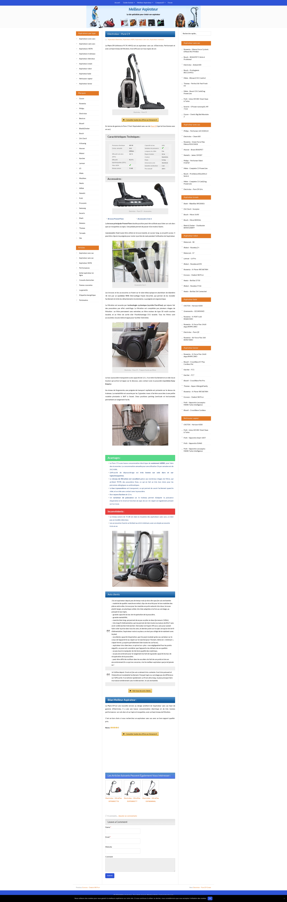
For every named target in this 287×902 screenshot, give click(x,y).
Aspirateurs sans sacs (142, 39)
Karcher (82, 158)
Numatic (82, 193)
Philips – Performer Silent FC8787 (193, 162)
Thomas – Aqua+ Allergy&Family (196, 386)
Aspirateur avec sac (192, 124)
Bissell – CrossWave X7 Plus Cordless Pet (194, 363)
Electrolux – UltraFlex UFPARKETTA (113, 799)
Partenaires (83, 300)
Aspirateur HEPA (85, 263)
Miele (81, 173)
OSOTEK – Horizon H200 (193, 306)
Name (108, 827)
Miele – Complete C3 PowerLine (196, 168)
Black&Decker (84, 128)
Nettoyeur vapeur (191, 418)
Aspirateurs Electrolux (115, 39)
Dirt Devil (83, 138)
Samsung (82, 208)
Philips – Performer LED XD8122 (196, 131)
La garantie (83, 290)
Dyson (81, 98)
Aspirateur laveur (191, 348)
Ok (210, 898)
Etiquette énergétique (87, 295)
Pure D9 (154, 126)
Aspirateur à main (191, 197)
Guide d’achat (128, 3)
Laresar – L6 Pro (190, 258)
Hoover (82, 148)
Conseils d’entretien (86, 280)
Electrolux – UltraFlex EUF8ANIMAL (150, 799)
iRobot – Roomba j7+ (191, 248)
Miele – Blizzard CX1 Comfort (195, 78)
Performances (84, 268)
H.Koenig (82, 143)
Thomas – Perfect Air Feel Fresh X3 (196, 84)
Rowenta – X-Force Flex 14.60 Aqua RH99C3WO (195, 325)
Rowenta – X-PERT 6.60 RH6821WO (193, 318)
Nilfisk (81, 188)
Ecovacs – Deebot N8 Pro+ (194, 275)
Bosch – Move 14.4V (191, 214)
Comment (109, 857)
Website (108, 847)
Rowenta (82, 103)
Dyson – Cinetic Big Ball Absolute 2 (196, 115)
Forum (170, 3)
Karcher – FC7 (189, 375)
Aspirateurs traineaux (157, 39)
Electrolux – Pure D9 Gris (193, 189)
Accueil (117, 3)
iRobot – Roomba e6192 (193, 264)
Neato (81, 183)
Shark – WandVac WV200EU (194, 204)
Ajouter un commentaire (127, 816)
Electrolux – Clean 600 (192, 136)
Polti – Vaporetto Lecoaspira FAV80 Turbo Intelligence (194, 403)
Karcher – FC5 (189, 370)
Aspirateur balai (190, 299)
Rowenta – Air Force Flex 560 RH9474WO (195, 339)
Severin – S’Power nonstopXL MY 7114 (196, 108)
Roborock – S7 (189, 253)
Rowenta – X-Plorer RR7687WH (196, 269)
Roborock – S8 (189, 242)
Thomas (82, 228)
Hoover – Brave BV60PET (193, 150)
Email (108, 837)
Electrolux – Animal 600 (192, 65)
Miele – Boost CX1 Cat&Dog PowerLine (194, 92)
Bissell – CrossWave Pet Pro (194, 381)
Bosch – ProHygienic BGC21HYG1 (191, 71)
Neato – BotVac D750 (192, 280)
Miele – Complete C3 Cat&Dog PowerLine (195, 182)
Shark (81, 218)
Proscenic (83, 203)
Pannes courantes (85, 285)
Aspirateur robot (191, 236)
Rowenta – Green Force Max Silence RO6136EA (194, 143)
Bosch (81, 133)
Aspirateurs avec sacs (87, 39)
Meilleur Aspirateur (144, 3)
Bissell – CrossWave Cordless (195, 410)
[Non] (284, 898)
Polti (81, 198)
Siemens (82, 223)
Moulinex (82, 178)
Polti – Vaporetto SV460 (193, 443)
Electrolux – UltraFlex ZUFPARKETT (132, 799)
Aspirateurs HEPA (129, 39)
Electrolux (83, 113)
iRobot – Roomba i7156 (192, 286)
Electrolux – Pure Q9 (191, 332)
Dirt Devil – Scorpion (191, 209)
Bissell (81, 123)
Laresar (82, 163)
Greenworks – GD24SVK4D (194, 311)
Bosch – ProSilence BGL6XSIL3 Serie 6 (195, 175)
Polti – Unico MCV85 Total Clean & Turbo (196, 100)
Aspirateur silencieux (87, 59)
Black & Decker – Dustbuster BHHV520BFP (194, 226)
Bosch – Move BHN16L (192, 220)
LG (80, 168)
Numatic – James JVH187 (193, 155)
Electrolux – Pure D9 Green (202, 887)
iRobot (81, 153)
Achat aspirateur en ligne (86, 274)
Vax (80, 238)
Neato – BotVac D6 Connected (195, 291)
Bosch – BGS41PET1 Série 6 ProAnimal (194, 58)
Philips (81, 108)
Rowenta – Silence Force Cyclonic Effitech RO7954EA (196, 50)
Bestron (82, 118)
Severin (82, 213)
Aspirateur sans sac (192, 43)
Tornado (82, 233)
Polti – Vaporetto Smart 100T (195, 438)
